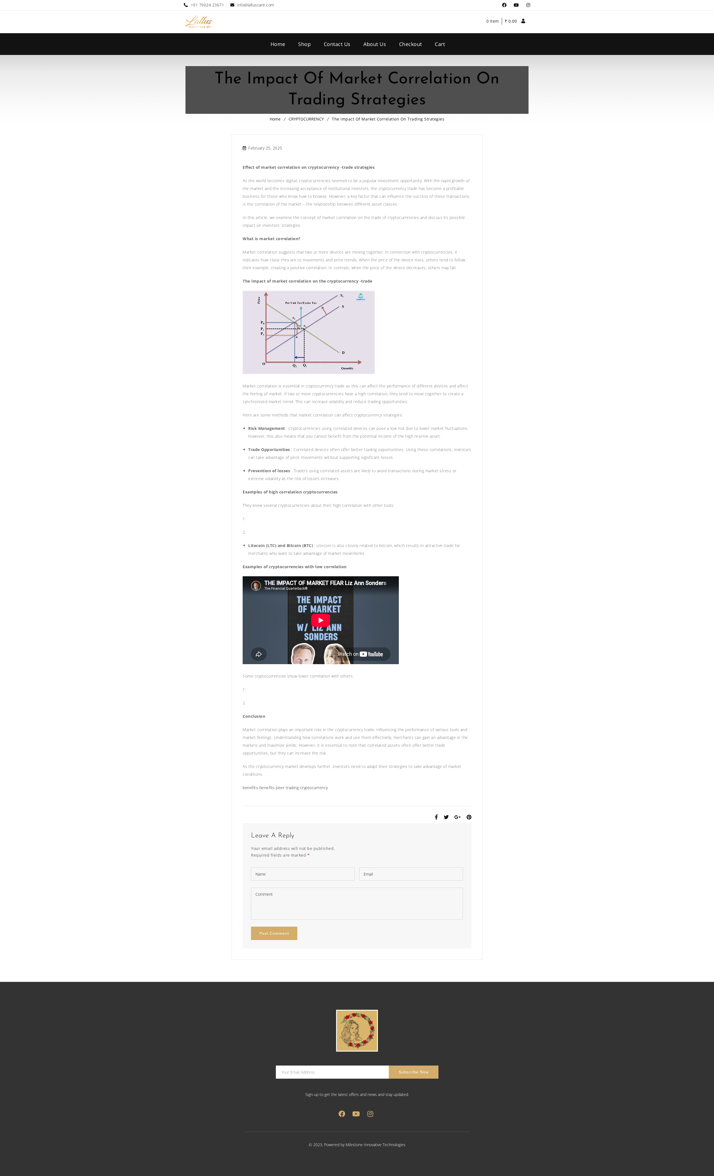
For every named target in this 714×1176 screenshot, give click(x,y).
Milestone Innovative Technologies (376, 1144)
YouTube (516, 5)
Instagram (528, 5)
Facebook (504, 5)
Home (275, 119)
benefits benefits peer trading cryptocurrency (285, 787)
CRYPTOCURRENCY (306, 119)
